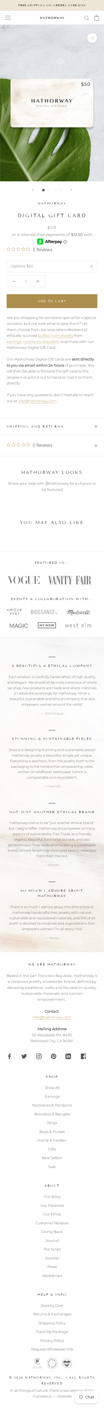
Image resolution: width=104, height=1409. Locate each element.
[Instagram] (39, 1056)
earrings (14, 341)
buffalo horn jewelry (55, 335)
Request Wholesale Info (52, 1349)
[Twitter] (24, 1056)
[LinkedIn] (68, 1056)
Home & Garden (52, 1140)
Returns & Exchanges (52, 1314)
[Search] (86, 17)
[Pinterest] (53, 1056)
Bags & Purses (52, 1131)
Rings (52, 1122)
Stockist (52, 1258)
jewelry (69, 761)
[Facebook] (9, 1056)
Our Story (52, 1196)
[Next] (71, 190)
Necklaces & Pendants (52, 1105)
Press (52, 1266)
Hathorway (52, 203)
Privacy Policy (52, 1340)
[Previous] (33, 190)
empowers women (37, 704)
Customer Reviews (52, 1223)
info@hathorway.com (37, 401)
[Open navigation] (8, 18)
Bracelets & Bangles (52, 1114)
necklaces (32, 341)
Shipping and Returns (35, 426)
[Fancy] (83, 1056)
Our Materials (52, 1205)
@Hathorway (57, 483)
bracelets (50, 341)
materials (89, 688)
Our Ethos (52, 1214)
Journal (52, 1240)
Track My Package (52, 1331)
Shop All (52, 1087)
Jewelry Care (52, 1305)
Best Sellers (52, 1158)
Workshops (52, 1275)
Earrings (52, 1096)
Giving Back (52, 1231)
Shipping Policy (52, 1323)
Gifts (52, 1149)
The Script (52, 1249)
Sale (52, 1166)
